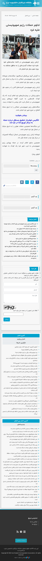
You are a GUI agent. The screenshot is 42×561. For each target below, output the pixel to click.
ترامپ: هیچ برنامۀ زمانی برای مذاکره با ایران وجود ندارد (23, 442)
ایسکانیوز (20, 76)
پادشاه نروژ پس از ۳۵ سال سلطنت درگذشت (26, 505)
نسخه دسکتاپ (21, 540)
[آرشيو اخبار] (24, 532)
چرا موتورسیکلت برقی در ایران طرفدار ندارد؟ (26, 353)
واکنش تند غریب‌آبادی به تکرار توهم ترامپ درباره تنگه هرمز (22, 487)
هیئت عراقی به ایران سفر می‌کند (29, 451)
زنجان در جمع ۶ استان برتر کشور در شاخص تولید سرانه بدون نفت (21, 393)
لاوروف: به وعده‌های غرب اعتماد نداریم (27, 502)
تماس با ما (33, 522)
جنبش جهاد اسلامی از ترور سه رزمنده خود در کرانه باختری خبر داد (20, 476)
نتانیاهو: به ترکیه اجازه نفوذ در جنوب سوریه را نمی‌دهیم (23, 473)
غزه (36, 170)
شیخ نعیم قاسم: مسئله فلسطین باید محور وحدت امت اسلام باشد (20, 465)
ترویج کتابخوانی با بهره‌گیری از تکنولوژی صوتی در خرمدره (23, 401)
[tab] (21, 335)
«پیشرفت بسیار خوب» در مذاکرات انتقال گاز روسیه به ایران (22, 459)
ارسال (6, 319)
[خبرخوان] (17, 532)
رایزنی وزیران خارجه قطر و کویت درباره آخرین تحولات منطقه (22, 453)
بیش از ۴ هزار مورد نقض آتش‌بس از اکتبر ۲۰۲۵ (23, 244)
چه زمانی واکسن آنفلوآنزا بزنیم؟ (29, 350)
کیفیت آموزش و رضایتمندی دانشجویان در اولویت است (23, 382)
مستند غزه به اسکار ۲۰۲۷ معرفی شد (26, 229)
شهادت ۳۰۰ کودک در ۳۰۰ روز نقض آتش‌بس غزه (23, 241)
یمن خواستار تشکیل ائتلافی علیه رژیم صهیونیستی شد (23, 439)
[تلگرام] (20, 532)
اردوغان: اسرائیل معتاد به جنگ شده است (26, 448)
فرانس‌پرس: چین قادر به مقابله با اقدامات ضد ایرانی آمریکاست (21, 470)
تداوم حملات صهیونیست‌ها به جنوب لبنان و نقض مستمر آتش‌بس (20, 467)
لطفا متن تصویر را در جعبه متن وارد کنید (25, 311)
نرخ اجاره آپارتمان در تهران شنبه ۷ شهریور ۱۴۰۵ (25, 363)
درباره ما (34, 524)
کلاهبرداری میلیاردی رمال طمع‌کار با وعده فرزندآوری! (24, 355)
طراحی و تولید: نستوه (20, 558)
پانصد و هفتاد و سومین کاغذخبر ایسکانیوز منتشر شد (23, 366)
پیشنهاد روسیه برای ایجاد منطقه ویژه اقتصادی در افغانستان (22, 494)
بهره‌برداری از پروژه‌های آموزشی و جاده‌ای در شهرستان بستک (22, 377)
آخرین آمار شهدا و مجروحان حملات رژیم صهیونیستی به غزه (20, 231)
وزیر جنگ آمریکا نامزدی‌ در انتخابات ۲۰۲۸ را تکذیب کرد (23, 445)
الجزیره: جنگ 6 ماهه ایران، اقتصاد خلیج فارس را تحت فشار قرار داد (20, 462)
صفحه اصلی (35, 16)
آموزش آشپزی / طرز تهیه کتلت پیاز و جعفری (26, 347)
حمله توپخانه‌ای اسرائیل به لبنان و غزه (26, 239)
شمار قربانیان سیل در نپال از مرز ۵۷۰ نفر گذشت (25, 456)
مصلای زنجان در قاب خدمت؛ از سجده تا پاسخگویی (24, 409)
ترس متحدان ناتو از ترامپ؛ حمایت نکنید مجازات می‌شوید (22, 479)
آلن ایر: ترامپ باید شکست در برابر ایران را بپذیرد (25, 431)
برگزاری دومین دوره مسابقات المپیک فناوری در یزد (24, 380)
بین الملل (27, 16)
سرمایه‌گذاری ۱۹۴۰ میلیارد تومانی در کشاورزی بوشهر (24, 385)
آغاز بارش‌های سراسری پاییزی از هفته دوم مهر (25, 369)
